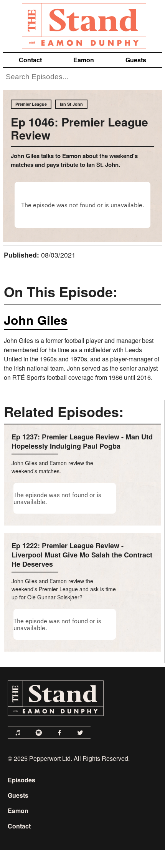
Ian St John (71, 104)
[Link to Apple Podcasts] (18, 733)
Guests (135, 59)
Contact (30, 59)
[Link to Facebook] (59, 733)
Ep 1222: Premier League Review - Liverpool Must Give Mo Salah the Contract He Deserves (82, 555)
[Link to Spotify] (39, 733)
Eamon (83, 59)
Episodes (21, 779)
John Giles (36, 320)
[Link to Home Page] (82, 24)
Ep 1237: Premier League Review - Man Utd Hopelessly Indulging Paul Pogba (82, 441)
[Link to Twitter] (80, 733)
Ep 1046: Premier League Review (79, 128)
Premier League (31, 104)
